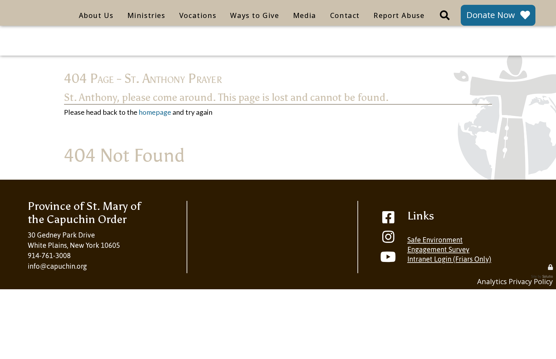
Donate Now (490, 15)
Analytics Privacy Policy (515, 281)
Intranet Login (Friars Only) (449, 259)
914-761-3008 (49, 256)
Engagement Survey (438, 250)
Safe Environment (435, 240)
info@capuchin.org (57, 266)
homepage (155, 112)
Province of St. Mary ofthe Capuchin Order (84, 212)
